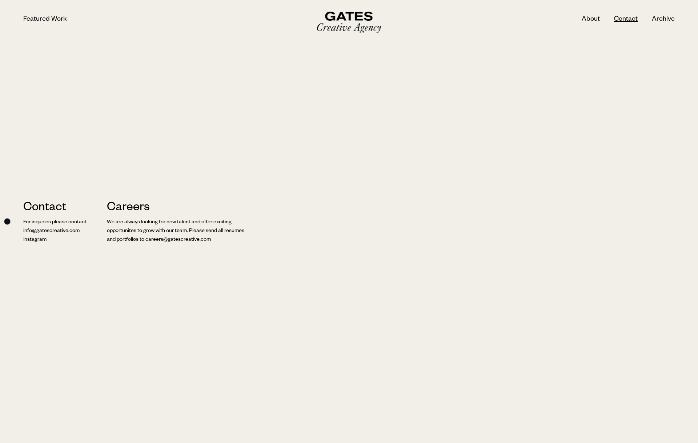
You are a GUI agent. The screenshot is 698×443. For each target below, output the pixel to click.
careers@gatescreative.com (178, 240)
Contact (626, 19)
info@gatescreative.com (51, 231)
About (591, 19)
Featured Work (45, 19)
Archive (663, 19)
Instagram (35, 240)
